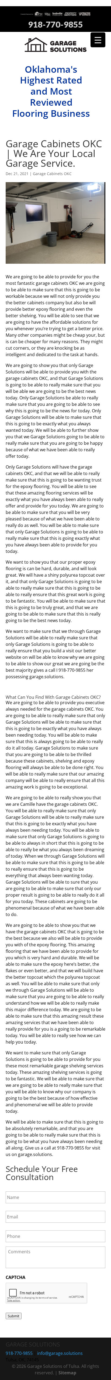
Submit (13, 1316)
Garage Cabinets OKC (52, 173)
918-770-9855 (55, 24)
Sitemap (67, 1373)
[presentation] (47, 1293)
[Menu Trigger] (98, 39)
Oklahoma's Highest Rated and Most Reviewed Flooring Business (51, 91)
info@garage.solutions (60, 1353)
